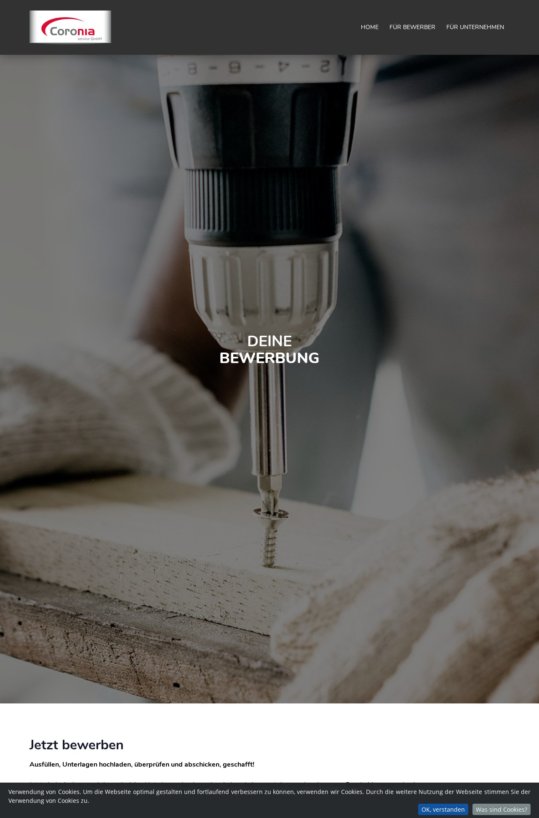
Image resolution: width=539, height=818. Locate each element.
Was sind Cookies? (501, 809)
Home (370, 27)
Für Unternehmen (475, 27)
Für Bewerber (412, 27)
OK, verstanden (443, 809)
